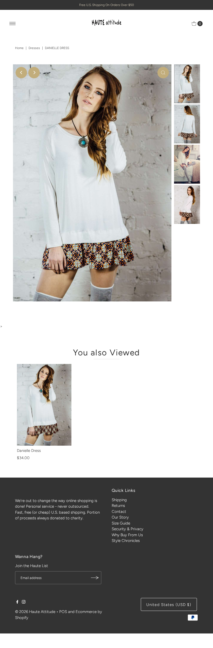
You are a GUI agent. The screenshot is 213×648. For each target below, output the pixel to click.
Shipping (119, 500)
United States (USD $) (168, 604)
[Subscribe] (94, 577)
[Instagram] (23, 602)
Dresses (34, 48)
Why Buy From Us (127, 535)
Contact (119, 511)
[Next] (34, 72)
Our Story (120, 517)
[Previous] (21, 72)
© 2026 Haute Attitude (35, 611)
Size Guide (121, 523)
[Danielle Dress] (44, 405)
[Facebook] (17, 602)
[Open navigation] (13, 23)
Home (19, 48)
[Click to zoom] (163, 72)
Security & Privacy (127, 529)
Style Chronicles (126, 540)
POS (63, 611)
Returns (118, 505)
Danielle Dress (29, 450)
